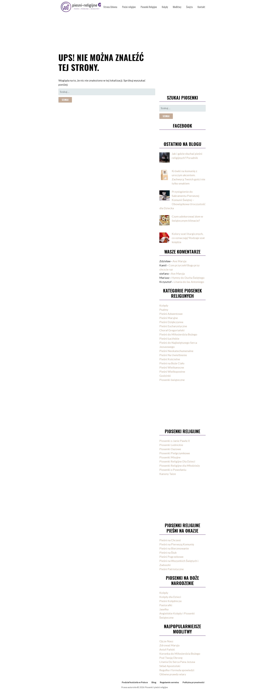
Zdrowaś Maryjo (169, 645)
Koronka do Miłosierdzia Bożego (179, 653)
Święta (189, 7)
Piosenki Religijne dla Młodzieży (179, 465)
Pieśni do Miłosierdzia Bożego (178, 334)
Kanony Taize (167, 473)
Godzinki (165, 375)
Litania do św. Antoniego (189, 281)
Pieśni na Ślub (168, 552)
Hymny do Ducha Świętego (187, 277)
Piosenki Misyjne (170, 457)
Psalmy (163, 309)
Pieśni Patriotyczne (171, 569)
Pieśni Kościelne (169, 359)
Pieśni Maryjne (168, 317)
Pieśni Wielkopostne (172, 371)
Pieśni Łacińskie (169, 338)
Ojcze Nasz (166, 641)
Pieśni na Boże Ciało (171, 363)
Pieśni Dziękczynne (171, 322)
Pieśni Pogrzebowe (171, 556)
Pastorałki (165, 605)
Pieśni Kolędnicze (170, 601)
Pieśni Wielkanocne (171, 367)
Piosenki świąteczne (172, 379)
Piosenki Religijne (149, 7)
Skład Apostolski (169, 666)
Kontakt (201, 7)
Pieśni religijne (129, 7)
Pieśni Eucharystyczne (173, 326)
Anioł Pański (167, 649)
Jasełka (163, 609)
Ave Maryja (179, 261)
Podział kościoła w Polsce (135, 682)
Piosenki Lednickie (171, 445)
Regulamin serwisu (169, 682)
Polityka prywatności (193, 682)
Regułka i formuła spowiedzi (176, 670)
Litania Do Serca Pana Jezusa (177, 661)
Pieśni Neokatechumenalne (176, 351)
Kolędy (165, 7)
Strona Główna (110, 7)
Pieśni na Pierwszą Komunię (176, 544)
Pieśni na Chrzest (170, 540)
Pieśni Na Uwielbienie (173, 355)
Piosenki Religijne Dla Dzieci (177, 461)
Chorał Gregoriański (172, 330)
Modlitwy (177, 7)
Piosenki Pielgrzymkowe (174, 453)
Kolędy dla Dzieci (170, 596)
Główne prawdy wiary (172, 674)
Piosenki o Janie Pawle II (174, 440)
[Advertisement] (132, 25)
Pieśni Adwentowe (171, 313)
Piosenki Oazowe (170, 449)
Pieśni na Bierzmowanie (174, 548)
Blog (154, 682)
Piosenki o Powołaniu (172, 469)
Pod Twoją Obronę (170, 657)
